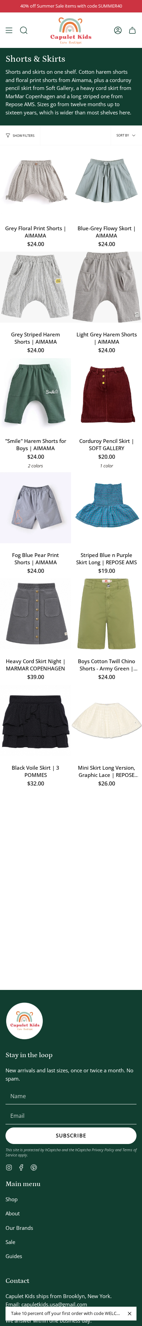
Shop (12, 1199)
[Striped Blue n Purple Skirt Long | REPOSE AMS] (106, 507)
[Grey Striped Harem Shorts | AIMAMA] (35, 287)
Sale (10, 1241)
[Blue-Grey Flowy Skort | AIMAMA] (106, 180)
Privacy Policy (103, 1149)
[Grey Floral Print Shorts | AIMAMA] (35, 180)
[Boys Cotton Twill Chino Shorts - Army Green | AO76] (106, 613)
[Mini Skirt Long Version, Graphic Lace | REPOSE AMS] (106, 720)
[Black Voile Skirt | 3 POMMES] (35, 720)
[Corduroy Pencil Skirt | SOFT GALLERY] (106, 393)
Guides (14, 1256)
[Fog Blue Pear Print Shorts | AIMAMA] (35, 507)
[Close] (129, 1313)
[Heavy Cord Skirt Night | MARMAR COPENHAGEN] (35, 613)
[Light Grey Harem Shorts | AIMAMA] (106, 287)
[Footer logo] (24, 1021)
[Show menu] (9, 30)
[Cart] (132, 30)
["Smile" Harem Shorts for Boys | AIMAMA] (35, 393)
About (13, 1213)
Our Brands (19, 1227)
